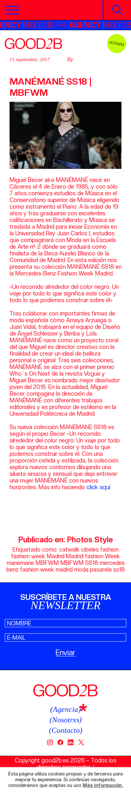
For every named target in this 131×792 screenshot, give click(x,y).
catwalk (69, 549)
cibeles (90, 549)
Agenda (117, 43)
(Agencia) (65, 709)
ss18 (119, 569)
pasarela (101, 569)
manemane (20, 562)
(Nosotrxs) (66, 720)
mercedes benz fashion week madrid (65, 566)
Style (103, 539)
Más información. (103, 785)
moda (81, 569)
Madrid (55, 556)
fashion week (28, 556)
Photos (80, 539)
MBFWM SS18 (79, 562)
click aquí (98, 487)
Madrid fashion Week (93, 556)
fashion (109, 549)
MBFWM (47, 562)
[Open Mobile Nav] (12, 10)
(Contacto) (65, 730)
